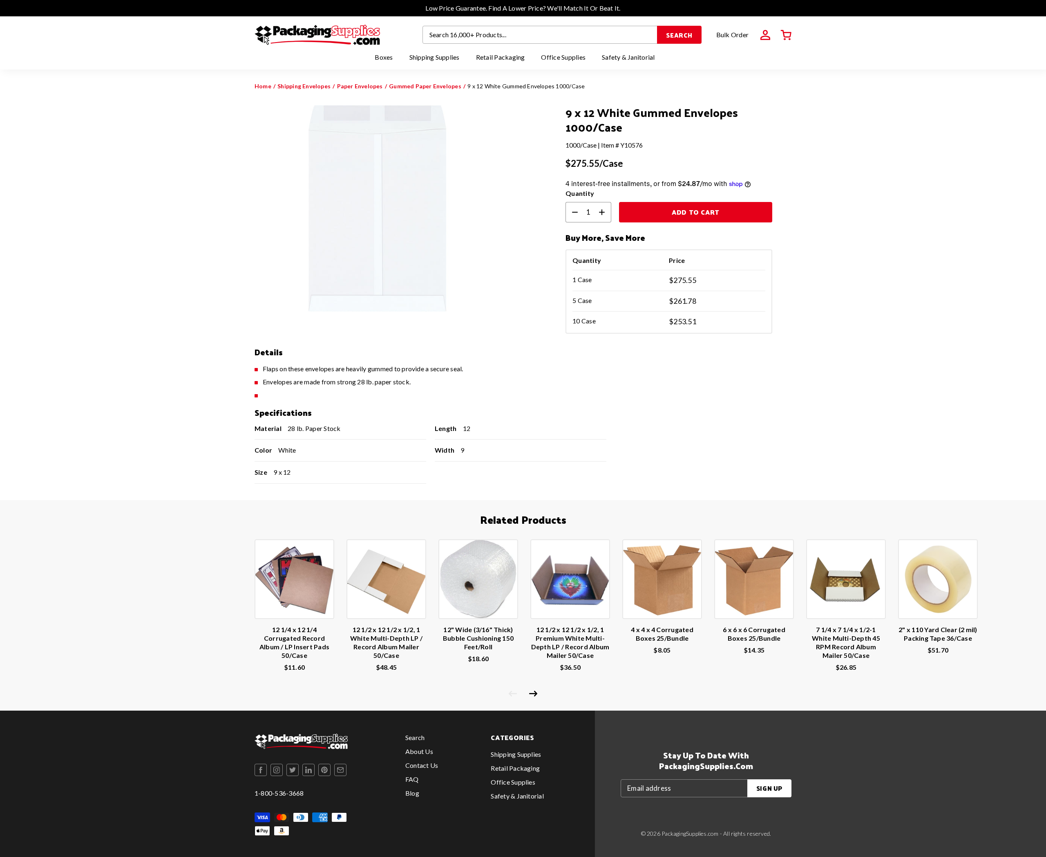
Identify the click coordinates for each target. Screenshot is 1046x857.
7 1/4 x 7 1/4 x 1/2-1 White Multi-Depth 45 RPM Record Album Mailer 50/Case (846, 642)
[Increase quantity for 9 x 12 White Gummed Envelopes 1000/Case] (605, 212)
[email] (340, 770)
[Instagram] (276, 770)
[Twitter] (292, 770)
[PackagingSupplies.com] (317, 35)
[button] (786, 35)
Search (679, 34)
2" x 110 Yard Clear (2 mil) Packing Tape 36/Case (937, 634)
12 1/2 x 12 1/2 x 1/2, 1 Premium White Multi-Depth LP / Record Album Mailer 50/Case (570, 642)
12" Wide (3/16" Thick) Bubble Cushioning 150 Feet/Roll (478, 638)
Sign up (769, 788)
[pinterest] (324, 770)
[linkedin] (308, 770)
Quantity (579, 193)
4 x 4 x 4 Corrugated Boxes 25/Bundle (662, 634)
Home (263, 86)
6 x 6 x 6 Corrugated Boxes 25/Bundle (754, 634)
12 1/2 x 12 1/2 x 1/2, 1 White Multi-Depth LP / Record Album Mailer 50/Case (386, 642)
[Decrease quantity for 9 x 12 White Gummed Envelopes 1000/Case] (571, 212)
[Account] (765, 35)
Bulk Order (732, 34)
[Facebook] (261, 770)
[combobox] (540, 35)
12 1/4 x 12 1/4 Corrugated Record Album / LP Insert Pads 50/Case (294, 642)
